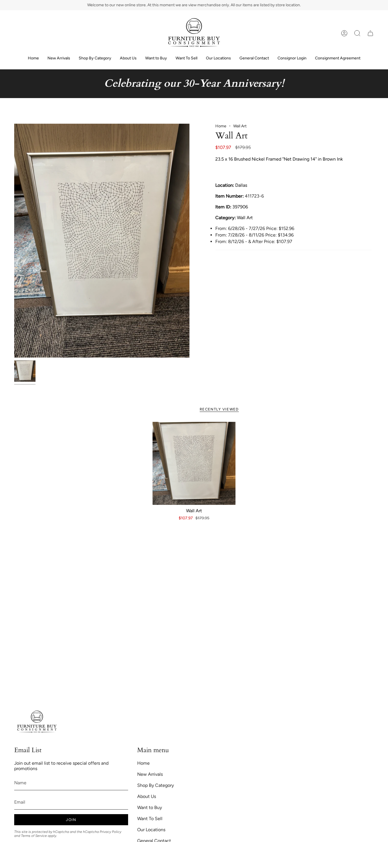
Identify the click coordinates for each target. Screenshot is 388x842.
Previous (14, 240)
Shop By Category (155, 785)
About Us (146, 796)
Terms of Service (34, 836)
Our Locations (151, 829)
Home (220, 126)
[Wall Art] (194, 463)
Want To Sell (149, 818)
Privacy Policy (110, 832)
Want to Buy (149, 807)
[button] (357, 33)
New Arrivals (150, 774)
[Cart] (370, 33)
